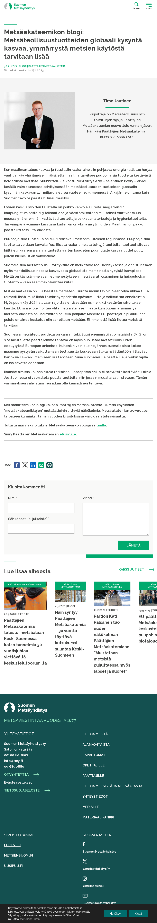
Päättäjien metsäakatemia (46, 66)
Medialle (91, 807)
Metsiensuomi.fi (18, 855)
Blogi (23, 66)
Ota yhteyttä (16, 774)
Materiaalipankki (98, 817)
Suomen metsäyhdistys (99, 903)
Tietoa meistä (95, 734)
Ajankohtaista (96, 744)
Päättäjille (93, 776)
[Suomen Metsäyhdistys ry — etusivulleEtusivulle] (25, 711)
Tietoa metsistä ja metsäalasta (112, 786)
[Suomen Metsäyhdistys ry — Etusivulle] (19, 6)
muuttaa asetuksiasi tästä (24, 919)
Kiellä (138, 913)
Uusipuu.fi (13, 866)
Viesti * (88, 498)
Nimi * (12, 498)
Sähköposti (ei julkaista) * (28, 519)
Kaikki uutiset (131, 569)
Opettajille (94, 765)
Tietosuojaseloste (22, 790)
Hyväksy (115, 913)
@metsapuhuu (93, 886)
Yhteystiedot (95, 796)
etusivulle (68, 434)
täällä (101, 425)
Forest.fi (12, 845)
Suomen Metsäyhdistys (99, 851)
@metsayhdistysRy (96, 868)
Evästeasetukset (18, 782)
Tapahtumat (94, 755)
